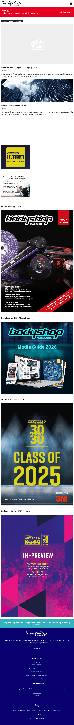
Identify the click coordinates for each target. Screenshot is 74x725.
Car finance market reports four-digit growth (19, 67)
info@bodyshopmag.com (37, 671)
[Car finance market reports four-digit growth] (37, 64)
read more (37, 648)
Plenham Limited (39, 718)
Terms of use (47, 710)
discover (37, 695)
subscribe (37, 625)
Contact (40, 710)
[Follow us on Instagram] (35, 715)
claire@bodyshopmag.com (37, 678)
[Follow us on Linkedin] (38, 715)
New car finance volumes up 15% (13, 105)
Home (14, 710)
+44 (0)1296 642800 (37, 664)
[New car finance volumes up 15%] (37, 102)
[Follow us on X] (40, 715)
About (28, 710)
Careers (34, 710)
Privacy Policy (56, 710)
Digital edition (21, 710)
